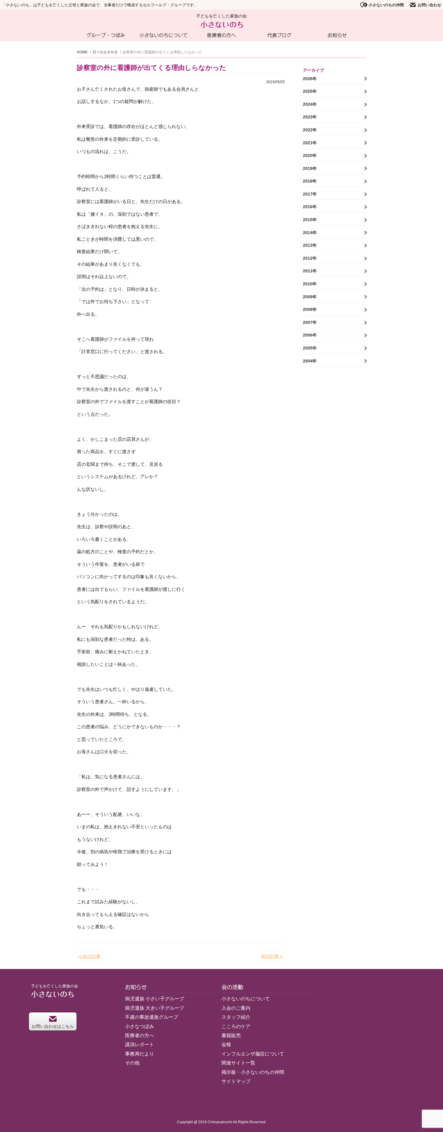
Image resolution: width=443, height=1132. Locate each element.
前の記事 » (272, 956)
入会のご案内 (236, 1008)
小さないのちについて (164, 35)
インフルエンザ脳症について (253, 1053)
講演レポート (139, 1044)
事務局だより (139, 1053)
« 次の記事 (90, 956)
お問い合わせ (429, 5)
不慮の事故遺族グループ (151, 1017)
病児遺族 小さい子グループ (154, 998)
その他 (132, 1062)
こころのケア (236, 1026)
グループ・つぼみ (105, 35)
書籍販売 (231, 1035)
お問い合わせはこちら (53, 1026)
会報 (226, 1044)
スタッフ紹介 (236, 1017)
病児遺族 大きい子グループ (154, 1008)
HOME (82, 52)
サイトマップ (236, 1081)
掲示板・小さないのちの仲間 (253, 1072)
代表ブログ (279, 35)
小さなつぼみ (139, 1026)
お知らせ (337, 35)
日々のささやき (105, 52)
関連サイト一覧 (238, 1062)
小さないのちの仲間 (386, 5)
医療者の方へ (221, 35)
